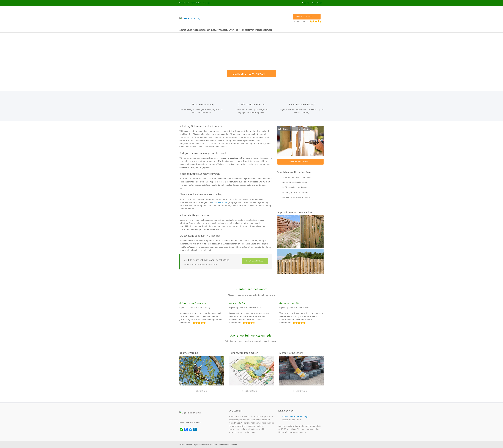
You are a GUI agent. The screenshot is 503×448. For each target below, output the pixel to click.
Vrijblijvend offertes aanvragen (295, 416)
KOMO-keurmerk (219, 202)
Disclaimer (213, 445)
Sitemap (234, 445)
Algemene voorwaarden (201, 445)
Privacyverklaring (224, 445)
